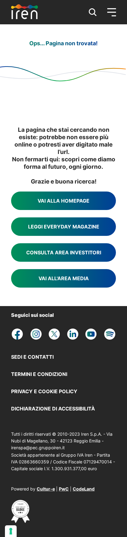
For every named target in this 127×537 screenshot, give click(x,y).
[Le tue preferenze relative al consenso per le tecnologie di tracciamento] (11, 531)
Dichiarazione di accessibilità (53, 409)
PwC (64, 488)
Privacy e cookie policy (44, 391)
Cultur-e (46, 488)
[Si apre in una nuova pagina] (20, 521)
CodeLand (84, 488)
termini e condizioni (39, 374)
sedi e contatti (32, 357)
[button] (93, 12)
